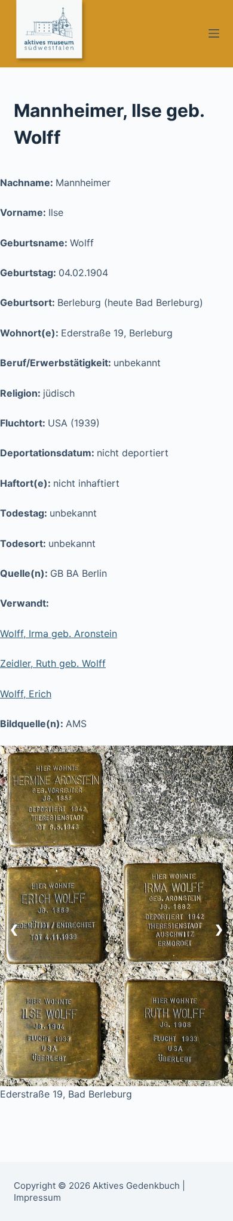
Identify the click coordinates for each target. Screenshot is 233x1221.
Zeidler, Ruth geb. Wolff (53, 663)
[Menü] (214, 33)
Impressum (37, 1197)
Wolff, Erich (25, 694)
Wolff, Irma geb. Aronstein (58, 633)
